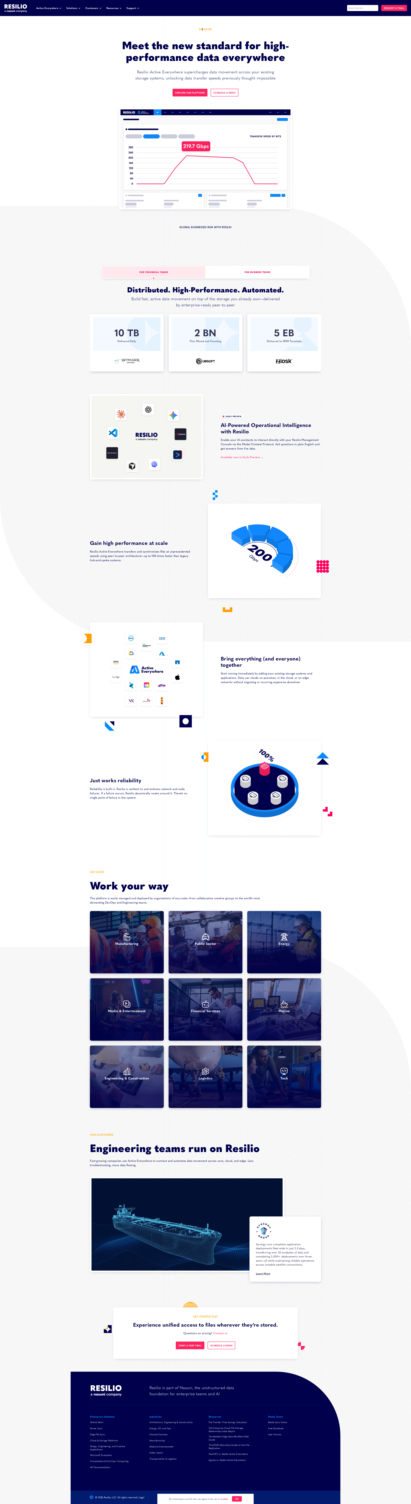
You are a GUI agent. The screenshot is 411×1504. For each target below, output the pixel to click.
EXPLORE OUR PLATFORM (190, 92)
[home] (15, 8)
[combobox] (362, 8)
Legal (141, 1497)
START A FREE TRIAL (190, 1345)
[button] (49, 8)
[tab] (153, 272)
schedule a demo (224, 92)
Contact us (220, 1333)
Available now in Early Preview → (242, 457)
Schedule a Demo (221, 1345)
